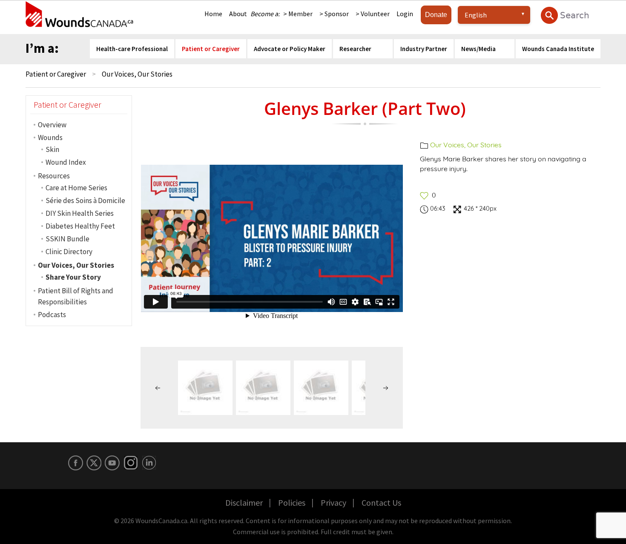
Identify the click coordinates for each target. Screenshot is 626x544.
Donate (436, 14)
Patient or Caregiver (56, 74)
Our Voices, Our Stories (466, 144)
